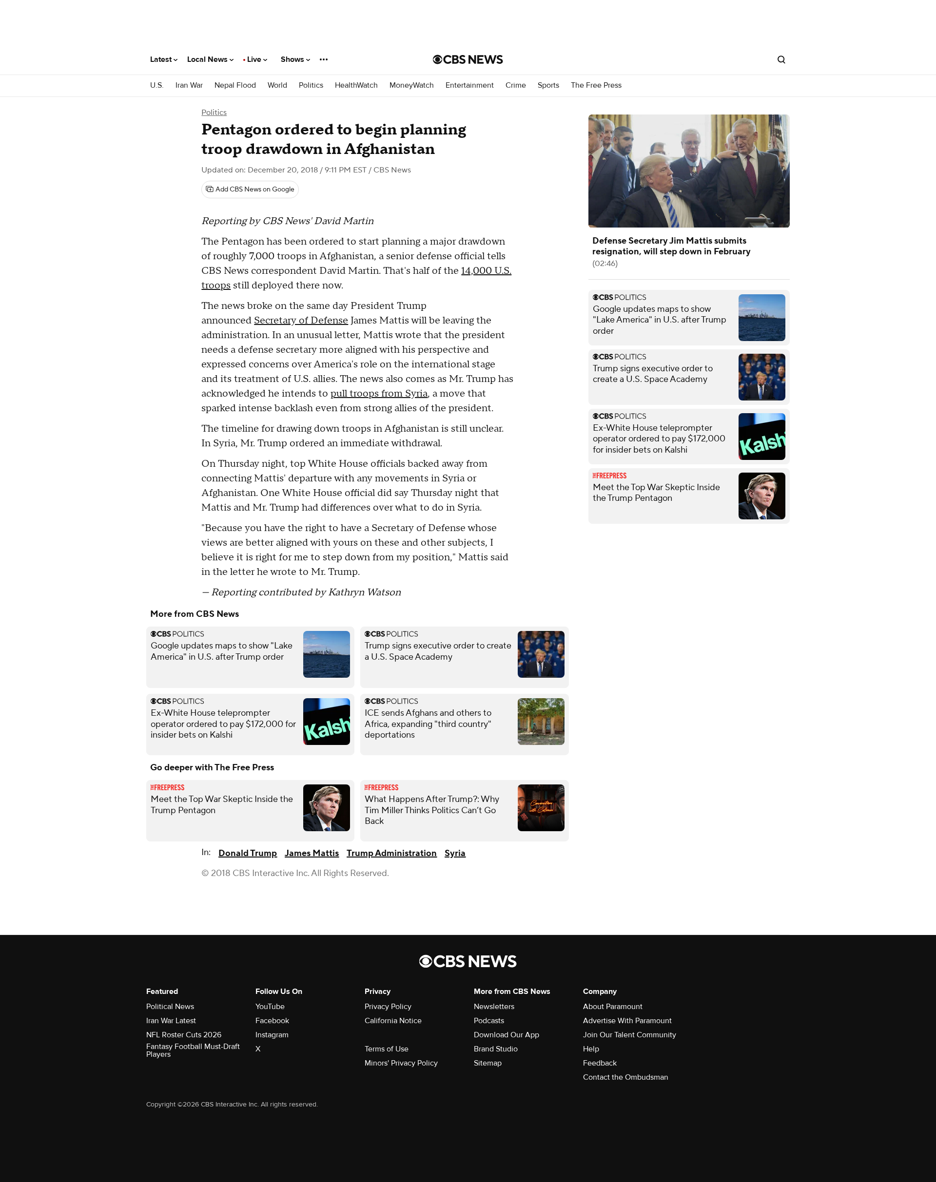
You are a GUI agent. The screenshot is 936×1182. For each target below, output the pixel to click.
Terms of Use (387, 1049)
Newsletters (494, 1006)
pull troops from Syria (379, 393)
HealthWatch (356, 85)
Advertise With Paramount (627, 1021)
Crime (516, 85)
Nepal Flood (235, 85)
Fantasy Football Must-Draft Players (193, 1050)
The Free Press (596, 85)
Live (255, 59)
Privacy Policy (388, 1006)
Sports (548, 85)
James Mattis (312, 853)
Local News (208, 59)
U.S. (157, 85)
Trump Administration (392, 853)
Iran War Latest (171, 1021)
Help (591, 1049)
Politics (311, 85)
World (277, 85)
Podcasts (489, 1021)
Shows (293, 59)
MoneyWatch (412, 85)
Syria (455, 853)
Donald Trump (247, 853)
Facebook (272, 1021)
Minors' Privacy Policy (401, 1063)
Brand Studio (496, 1049)
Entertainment (470, 85)
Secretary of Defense (301, 320)
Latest (162, 59)
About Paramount (613, 1006)
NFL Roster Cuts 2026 (183, 1035)
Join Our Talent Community (629, 1035)
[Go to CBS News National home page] (468, 59)
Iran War (189, 85)
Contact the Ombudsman (625, 1077)
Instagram (272, 1035)
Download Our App (506, 1035)
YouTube (270, 1006)
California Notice (393, 1021)
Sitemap (488, 1063)
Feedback (600, 1063)
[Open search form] (781, 59)
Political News (170, 1006)
